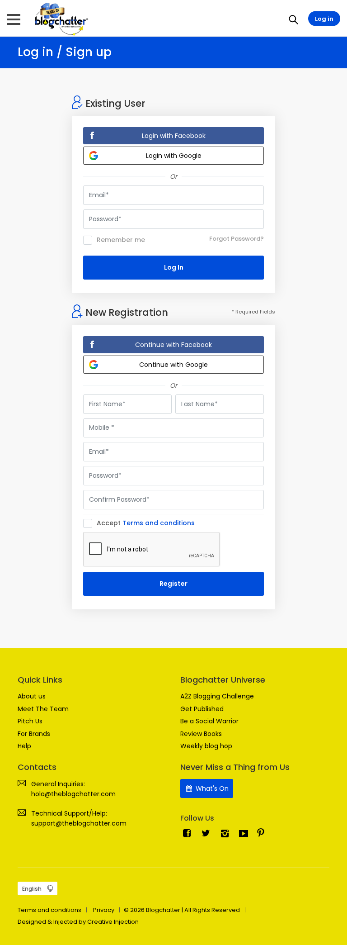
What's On (211, 788)
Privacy (103, 910)
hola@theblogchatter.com (73, 793)
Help (24, 745)
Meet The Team (43, 708)
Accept (146, 523)
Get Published (202, 708)
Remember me (121, 240)
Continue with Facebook (173, 344)
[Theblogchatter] (60, 18)
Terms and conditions (158, 522)
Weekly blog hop (206, 745)
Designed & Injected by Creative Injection (78, 921)
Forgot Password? (236, 238)
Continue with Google (173, 364)
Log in (324, 18)
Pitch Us (30, 721)
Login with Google (174, 155)
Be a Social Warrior (209, 721)
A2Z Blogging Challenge (217, 696)
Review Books (201, 733)
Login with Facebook (174, 135)
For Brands (34, 733)
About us (32, 696)
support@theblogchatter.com (79, 823)
